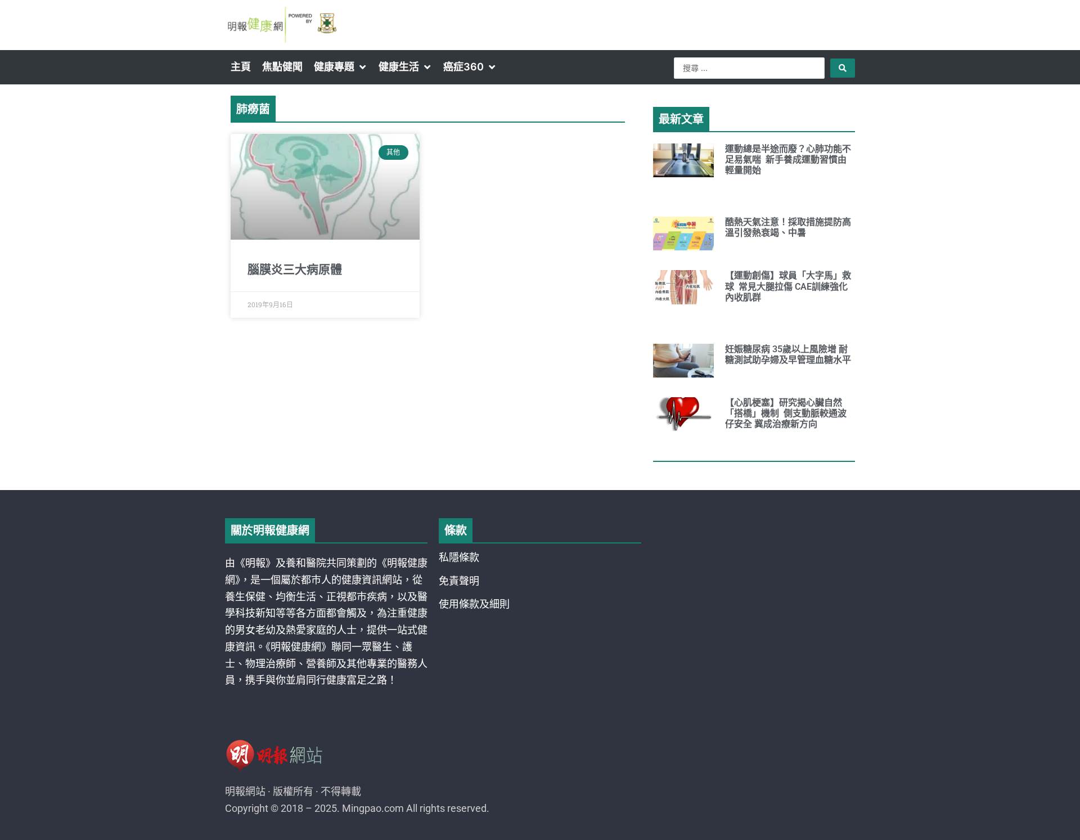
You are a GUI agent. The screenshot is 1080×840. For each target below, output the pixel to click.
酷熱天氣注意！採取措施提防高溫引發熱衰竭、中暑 (788, 227)
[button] (340, 67)
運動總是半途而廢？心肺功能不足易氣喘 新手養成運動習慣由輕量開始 (788, 159)
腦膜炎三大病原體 (295, 269)
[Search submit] (842, 68)
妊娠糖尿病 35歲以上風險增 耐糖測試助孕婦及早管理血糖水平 (788, 354)
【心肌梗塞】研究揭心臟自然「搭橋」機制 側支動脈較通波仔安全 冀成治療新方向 (786, 413)
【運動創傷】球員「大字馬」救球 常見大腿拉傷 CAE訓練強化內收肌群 (788, 286)
